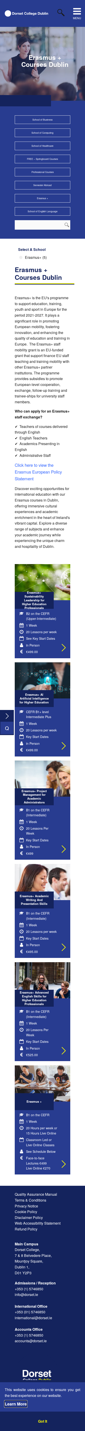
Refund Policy (26, 1229)
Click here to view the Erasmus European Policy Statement (38, 471)
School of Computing (42, 132)
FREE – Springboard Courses (42, 159)
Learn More (16, 1404)
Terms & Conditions (30, 1200)
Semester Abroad (42, 185)
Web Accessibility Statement (38, 1223)
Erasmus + (42, 198)
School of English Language (43, 211)
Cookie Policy (26, 1211)
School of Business (42, 119)
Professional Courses (43, 172)
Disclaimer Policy (29, 1217)
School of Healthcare (42, 145)
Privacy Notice (26, 1206)
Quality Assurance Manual (36, 1194)
